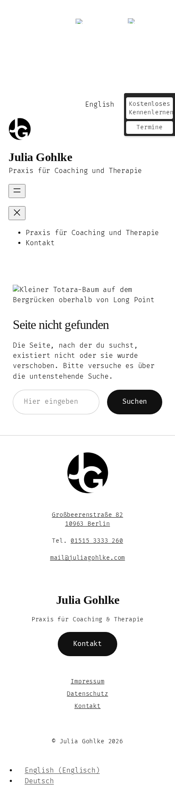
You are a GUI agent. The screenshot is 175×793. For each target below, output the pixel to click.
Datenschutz (87, 693)
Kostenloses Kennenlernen (151, 108)
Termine (149, 127)
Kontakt (87, 644)
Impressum (87, 681)
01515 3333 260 (97, 540)
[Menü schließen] (16, 213)
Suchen (134, 401)
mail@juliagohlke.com (87, 557)
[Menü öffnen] (16, 191)
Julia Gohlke (40, 157)
